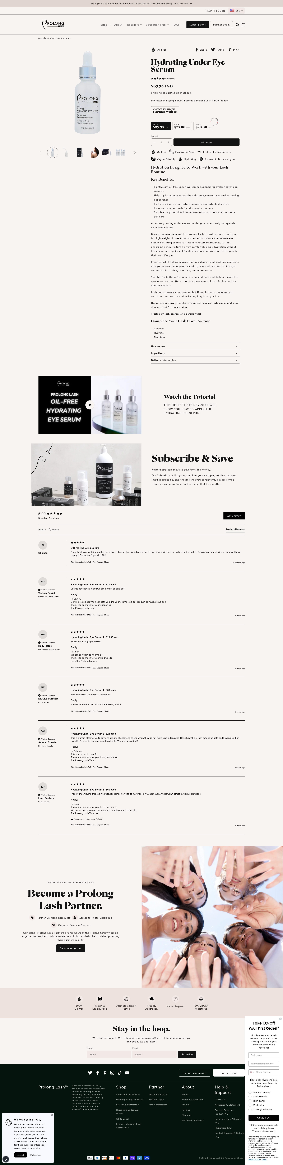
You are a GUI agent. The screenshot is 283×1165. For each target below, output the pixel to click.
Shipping (156, 92)
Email (135, 1047)
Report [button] (100, 562)
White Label (122, 1118)
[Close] (51, 1115)
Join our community (195, 1073)
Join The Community (193, 1120)
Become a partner (71, 948)
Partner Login (221, 24)
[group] (53, 514)
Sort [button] (41, 529)
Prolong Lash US (215, 1157)
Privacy (186, 1104)
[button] (104, 24)
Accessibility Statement (227, 1104)
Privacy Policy (254, 1160)
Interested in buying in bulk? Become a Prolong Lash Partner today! (189, 100)
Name (90, 1047)
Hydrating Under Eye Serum (58, 38)
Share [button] (106, 562)
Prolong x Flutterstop (127, 1104)
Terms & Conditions (192, 1099)
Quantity (155, 136)
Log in (220, 11)
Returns (186, 1109)
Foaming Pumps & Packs (129, 1099)
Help (208, 11)
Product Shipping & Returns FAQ (230, 1134)
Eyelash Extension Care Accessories (128, 1125)
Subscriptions (197, 24)
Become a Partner (158, 1094)
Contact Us (221, 1099)
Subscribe (187, 1054)
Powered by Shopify (235, 1157)
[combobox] (236, 11)
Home (41, 38)
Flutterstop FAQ (223, 1127)
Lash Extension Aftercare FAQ (228, 1120)
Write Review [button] (234, 515)
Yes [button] (94, 562)
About (185, 1094)
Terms (264, 1160)
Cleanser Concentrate (128, 1094)
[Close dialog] (280, 1018)
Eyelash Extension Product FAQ (224, 1112)
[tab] (235, 530)
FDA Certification (158, 1104)
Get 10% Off (263, 1117)
